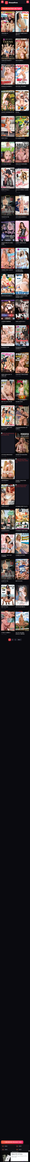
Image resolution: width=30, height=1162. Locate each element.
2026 (6, 1146)
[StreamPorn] (12, 2)
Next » (19, 639)
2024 (6, 1149)
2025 (20, 1146)
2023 (20, 1149)
